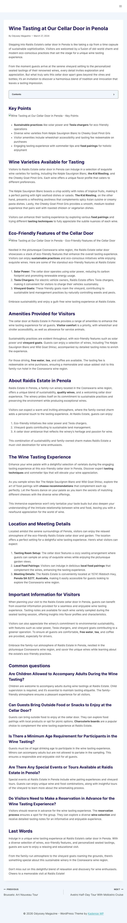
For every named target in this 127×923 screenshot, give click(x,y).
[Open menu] (120, 6)
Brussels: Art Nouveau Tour (21, 892)
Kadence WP (96, 913)
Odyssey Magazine (21, 36)
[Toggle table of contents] (113, 94)
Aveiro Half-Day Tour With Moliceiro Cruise (96, 892)
